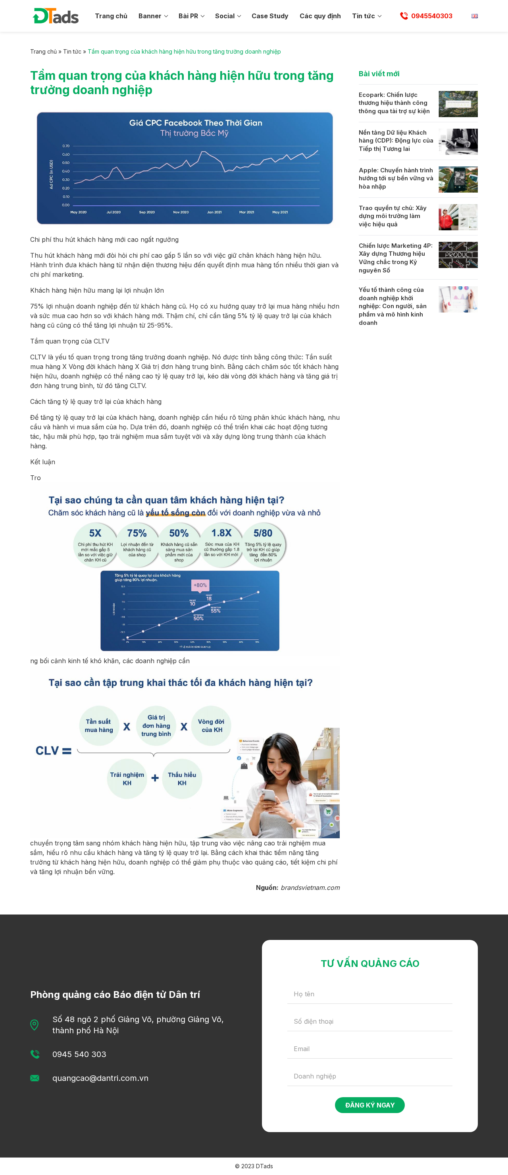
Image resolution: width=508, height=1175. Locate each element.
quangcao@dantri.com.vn (100, 1078)
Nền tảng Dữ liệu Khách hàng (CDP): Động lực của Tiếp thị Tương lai (396, 140)
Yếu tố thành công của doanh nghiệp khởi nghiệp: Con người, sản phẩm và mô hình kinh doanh (393, 306)
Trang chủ (111, 16)
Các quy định (320, 16)
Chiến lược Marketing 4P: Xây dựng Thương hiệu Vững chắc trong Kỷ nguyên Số (396, 258)
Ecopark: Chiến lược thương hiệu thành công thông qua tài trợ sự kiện (394, 103)
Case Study (270, 16)
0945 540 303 (79, 1054)
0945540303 (431, 16)
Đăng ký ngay (370, 1105)
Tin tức (363, 16)
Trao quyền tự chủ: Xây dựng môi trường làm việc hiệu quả (393, 216)
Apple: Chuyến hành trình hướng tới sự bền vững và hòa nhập (396, 178)
